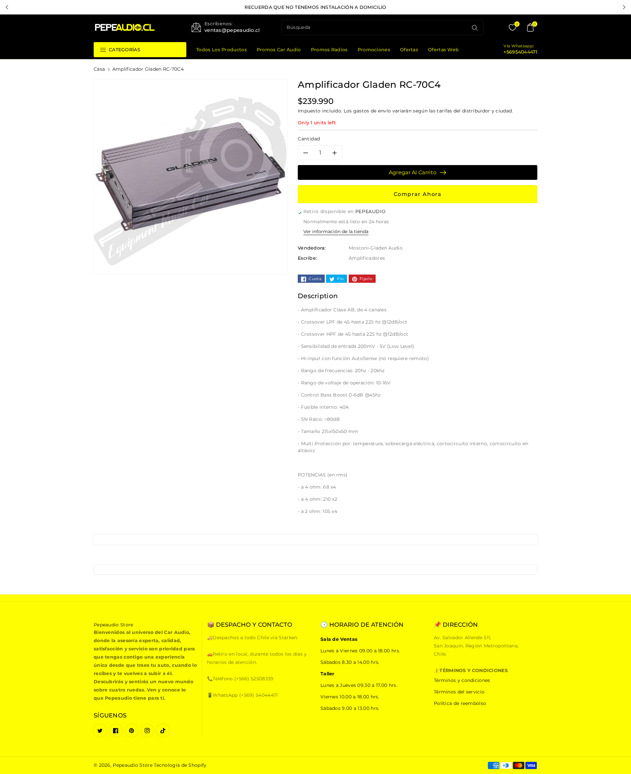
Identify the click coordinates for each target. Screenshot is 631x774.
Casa (99, 69)
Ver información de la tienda (335, 231)
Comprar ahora (418, 194)
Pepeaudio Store (132, 765)
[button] (530, 27)
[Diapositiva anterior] (7, 7)
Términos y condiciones (462, 680)
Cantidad (309, 139)
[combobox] (375, 27)
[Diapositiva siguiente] (624, 7)
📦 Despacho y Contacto (249, 624)
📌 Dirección (456, 624)
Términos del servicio (459, 692)
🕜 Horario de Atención (362, 624)
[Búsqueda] (475, 28)
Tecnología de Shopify (180, 765)
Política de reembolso (460, 703)
